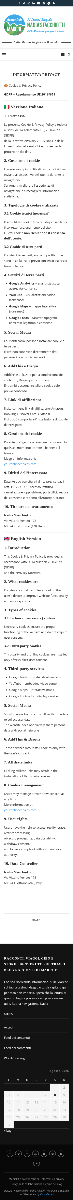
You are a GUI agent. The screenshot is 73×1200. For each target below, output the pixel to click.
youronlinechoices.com (20, 464)
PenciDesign (47, 1194)
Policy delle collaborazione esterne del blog (36, 1184)
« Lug (7, 1130)
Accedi (8, 1027)
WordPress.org (14, 1058)
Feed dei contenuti (17, 1038)
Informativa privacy (52, 1179)
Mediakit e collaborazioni (24, 1179)
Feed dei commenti (17, 1048)
